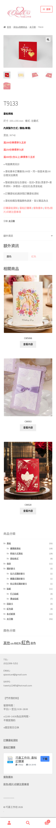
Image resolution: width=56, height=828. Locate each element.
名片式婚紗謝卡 (17, 573)
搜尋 (28, 823)
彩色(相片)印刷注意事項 (16, 784)
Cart (43, 820)
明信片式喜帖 (16, 553)
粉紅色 (17, 643)
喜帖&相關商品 (20, 27)
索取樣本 (38, 207)
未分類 (32, 27)
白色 (12, 644)
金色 (33, 643)
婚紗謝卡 (11, 568)
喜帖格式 (14, 558)
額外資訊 (8, 235)
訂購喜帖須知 (10, 207)
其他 (6, 643)
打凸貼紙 (14, 594)
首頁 (9, 27)
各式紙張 (11, 614)
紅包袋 (10, 609)
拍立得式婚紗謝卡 (18, 583)
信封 (9, 563)
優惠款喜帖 (15, 548)
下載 (44, 758)
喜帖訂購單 (26, 207)
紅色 (33, 256)
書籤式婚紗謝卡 (17, 578)
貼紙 (9, 588)
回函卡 (10, 603)
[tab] (28, 236)
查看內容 (28, 344)
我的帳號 (9, 823)
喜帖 (9, 543)
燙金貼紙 (14, 598)
